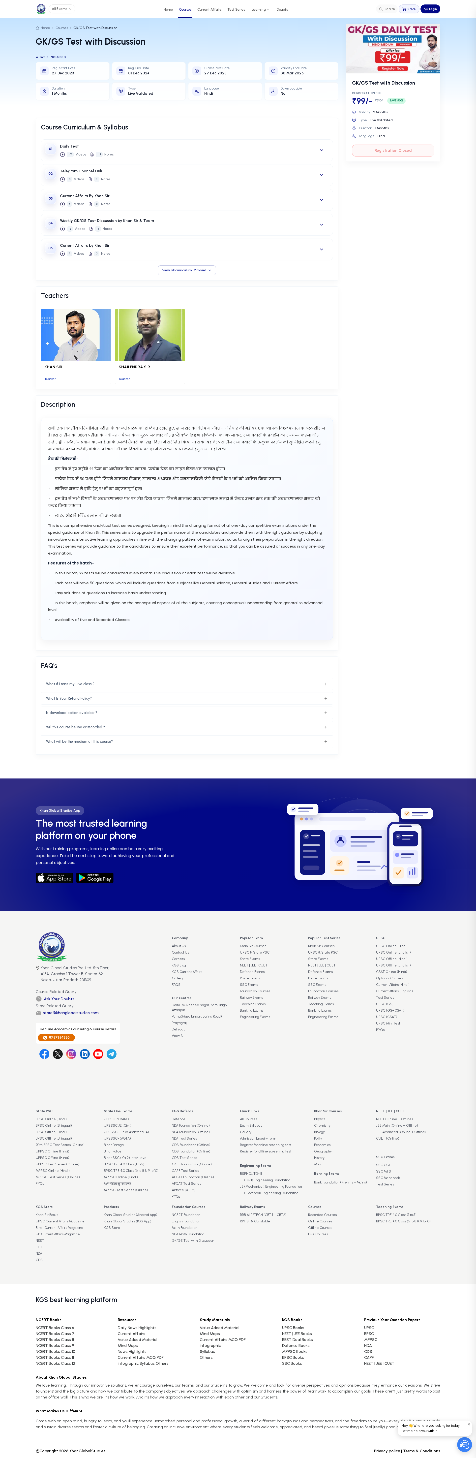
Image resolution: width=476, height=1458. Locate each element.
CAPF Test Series (185, 1171)
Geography (323, 1151)
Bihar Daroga (114, 1145)
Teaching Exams (253, 1004)
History (319, 1158)
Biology (319, 1132)
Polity (318, 1138)
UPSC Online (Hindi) (392, 946)
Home (168, 9)
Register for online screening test (265, 1145)
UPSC (369, 1327)
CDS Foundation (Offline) (191, 1145)
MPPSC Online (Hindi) (53, 1171)
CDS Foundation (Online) (191, 1151)
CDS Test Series (184, 1158)
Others (206, 1357)
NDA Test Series (184, 1138)
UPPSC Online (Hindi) (52, 1151)
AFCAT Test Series (186, 1183)
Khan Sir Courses (253, 946)
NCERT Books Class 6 (55, 1327)
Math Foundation (184, 1228)
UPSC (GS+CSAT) (390, 1010)
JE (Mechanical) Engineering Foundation (271, 1186)
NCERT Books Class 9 (55, 1345)
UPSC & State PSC (254, 952)
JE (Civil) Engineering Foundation (265, 1180)
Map (317, 1164)
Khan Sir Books (47, 1215)
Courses (185, 9)
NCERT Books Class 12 (55, 1363)
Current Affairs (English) (394, 991)
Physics (319, 1119)
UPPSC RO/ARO (116, 1119)
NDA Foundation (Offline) (191, 1132)
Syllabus (207, 1351)
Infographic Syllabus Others (143, 1363)
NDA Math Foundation (188, 1234)
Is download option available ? (71, 713)
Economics (322, 1145)
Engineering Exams (255, 1017)
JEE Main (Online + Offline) (397, 1125)
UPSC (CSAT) (386, 1017)
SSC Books (292, 1363)
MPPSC (370, 1339)
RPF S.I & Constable (255, 1221)
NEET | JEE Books (297, 1333)
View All (178, 1036)
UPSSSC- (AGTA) (117, 1138)
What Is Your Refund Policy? (69, 698)
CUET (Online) (387, 1138)
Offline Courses (320, 1228)
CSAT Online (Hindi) (391, 972)
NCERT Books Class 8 (55, 1339)
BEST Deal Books (297, 1339)
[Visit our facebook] (44, 1054)
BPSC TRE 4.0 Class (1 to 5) (124, 1164)
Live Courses (318, 1234)
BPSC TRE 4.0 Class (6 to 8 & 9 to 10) (131, 1171)
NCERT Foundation (186, 1215)
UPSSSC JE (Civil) (117, 1125)
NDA (39, 1253)
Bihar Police (112, 1151)
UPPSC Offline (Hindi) (52, 1158)
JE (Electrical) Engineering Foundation (269, 1193)
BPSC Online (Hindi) (51, 1119)
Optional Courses (389, 978)
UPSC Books (293, 1327)
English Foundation (186, 1221)
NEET (40, 1241)
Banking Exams (251, 1010)
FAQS (176, 985)
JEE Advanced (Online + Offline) (401, 1132)
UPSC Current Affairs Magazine (60, 1221)
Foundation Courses (255, 991)
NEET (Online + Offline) (394, 1119)
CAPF (369, 1357)
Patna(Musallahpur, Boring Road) (197, 1016)
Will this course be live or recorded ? (75, 727)
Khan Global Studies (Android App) (130, 1215)
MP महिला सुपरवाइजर (117, 1183)
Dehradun (179, 1029)
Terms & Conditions (421, 1451)
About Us (179, 946)
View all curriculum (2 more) (184, 270)
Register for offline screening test (265, 1151)
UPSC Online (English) (393, 952)
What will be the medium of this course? (79, 741)
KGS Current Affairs (187, 972)
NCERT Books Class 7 (55, 1333)
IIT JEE (41, 1247)
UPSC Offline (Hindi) (392, 959)
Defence (178, 1119)
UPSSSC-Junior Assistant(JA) (126, 1132)
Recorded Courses (322, 1215)
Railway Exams (251, 997)
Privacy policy (387, 1451)
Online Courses (320, 1221)
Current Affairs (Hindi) (393, 985)
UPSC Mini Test (388, 1023)
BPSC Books (293, 1357)
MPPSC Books (294, 1351)
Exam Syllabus (251, 1125)
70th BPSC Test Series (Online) (60, 1145)
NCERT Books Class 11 (55, 1357)
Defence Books (296, 1345)
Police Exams (250, 978)
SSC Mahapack (388, 1178)
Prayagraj (179, 1023)
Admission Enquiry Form (258, 1138)
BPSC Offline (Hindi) (51, 1132)
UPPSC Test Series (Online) (57, 1164)
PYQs (380, 1030)
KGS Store (112, 1228)
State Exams (250, 959)
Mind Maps (128, 1345)
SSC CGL (383, 1165)
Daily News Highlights (137, 1327)
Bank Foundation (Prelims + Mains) (340, 1182)
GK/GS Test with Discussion (193, 1241)
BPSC (369, 1333)
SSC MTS (383, 1171)
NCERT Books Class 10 (55, 1351)
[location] (38, 974)
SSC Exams (249, 985)
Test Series (236, 9)
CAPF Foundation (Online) (192, 1164)
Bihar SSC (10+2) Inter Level (125, 1158)
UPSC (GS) (384, 1004)
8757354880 (59, 1037)
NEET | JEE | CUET (254, 965)
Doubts (282, 9)
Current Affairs (209, 9)
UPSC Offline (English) (393, 965)
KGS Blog (179, 965)
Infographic (210, 1345)
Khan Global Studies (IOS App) (127, 1221)
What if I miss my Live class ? (70, 684)
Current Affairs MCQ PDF (140, 1357)
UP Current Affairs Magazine (58, 1234)
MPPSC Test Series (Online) (58, 1177)
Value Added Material (137, 1339)
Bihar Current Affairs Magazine (59, 1228)
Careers (178, 959)
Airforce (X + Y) (183, 1190)
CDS (39, 1260)
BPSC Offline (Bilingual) (54, 1138)
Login (433, 9)
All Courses (248, 1119)
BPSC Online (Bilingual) (54, 1125)
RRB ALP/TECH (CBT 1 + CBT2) (263, 1215)
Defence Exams (252, 972)
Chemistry (322, 1125)
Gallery (177, 978)
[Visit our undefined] (57, 1054)
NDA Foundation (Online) (191, 1125)
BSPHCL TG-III (251, 1174)
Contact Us (180, 952)
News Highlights (132, 1351)
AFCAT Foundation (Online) (193, 1177)
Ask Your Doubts (59, 998)
